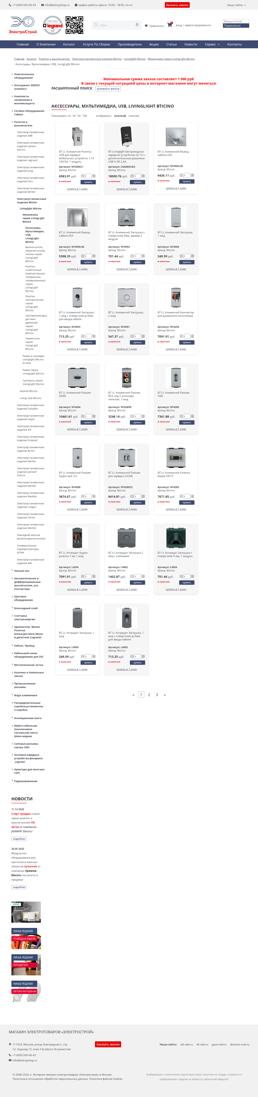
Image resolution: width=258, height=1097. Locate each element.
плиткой (120, 115)
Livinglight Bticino (31, 208)
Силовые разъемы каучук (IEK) (26, 745)
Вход (179, 25)
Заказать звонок (177, 5)
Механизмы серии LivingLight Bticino (33, 218)
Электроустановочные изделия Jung (30, 169)
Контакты (234, 44)
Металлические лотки (28, 665)
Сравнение (156, 26)
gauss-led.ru (219, 1044)
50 (79, 115)
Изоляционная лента (27, 718)
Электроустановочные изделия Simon (30, 515)
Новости (190, 44)
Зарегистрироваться (198, 25)
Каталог (69, 44)
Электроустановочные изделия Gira (30, 179)
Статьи (171, 44)
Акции (154, 44)
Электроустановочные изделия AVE (30, 561)
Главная (23, 44)
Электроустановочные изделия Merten (30, 526)
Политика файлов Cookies (106, 1078)
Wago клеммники (25, 695)
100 (84, 115)
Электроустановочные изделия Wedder (30, 494)
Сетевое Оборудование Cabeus (29, 112)
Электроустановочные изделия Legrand (30, 158)
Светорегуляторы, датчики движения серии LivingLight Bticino (34, 324)
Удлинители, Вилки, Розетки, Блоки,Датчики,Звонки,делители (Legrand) (28, 632)
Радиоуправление (25, 781)
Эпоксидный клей (26, 608)
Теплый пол (21, 570)
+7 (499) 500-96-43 (24, 5)
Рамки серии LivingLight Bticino (33, 371)
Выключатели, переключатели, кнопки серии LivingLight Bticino (34, 254)
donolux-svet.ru (239, 1044)
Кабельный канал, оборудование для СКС (29, 654)
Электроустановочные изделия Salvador (30, 406)
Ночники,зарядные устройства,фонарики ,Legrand (28, 758)
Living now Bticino (30, 398)
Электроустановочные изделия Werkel (30, 484)
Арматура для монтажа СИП (29, 771)
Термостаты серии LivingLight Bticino (32, 344)
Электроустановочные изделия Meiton (30, 459)
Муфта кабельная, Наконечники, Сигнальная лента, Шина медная (26, 731)
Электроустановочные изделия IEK (30, 427)
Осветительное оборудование (24, 76)
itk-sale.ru (202, 1044)
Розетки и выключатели (23, 123)
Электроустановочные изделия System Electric (30, 146)
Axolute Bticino (28, 391)
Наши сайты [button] (235, 5)
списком (133, 115)
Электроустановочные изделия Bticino (30, 200)
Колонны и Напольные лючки (29, 674)
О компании (46, 44)
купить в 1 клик (77, 188)
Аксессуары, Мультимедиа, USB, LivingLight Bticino (34, 234)
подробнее (19, 838)
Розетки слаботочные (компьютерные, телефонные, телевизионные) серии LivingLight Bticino (34, 279)
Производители (130, 44)
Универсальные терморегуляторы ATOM (28, 549)
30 (74, 115)
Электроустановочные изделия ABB (30, 133)
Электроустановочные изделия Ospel (30, 417)
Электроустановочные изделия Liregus (30, 505)
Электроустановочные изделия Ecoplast (30, 438)
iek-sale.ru (186, 1044)
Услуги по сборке (96, 44)
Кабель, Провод (24, 645)
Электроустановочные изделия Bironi (30, 449)
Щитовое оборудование (23, 598)
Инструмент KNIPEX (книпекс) (27, 87)
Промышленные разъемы (24, 685)
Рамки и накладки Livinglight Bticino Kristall (33, 359)
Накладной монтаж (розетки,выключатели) (30, 536)
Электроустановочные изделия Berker (30, 190)
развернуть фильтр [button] (108, 88)
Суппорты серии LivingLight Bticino (33, 382)
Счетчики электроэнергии (24, 617)
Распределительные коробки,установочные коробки (28, 706)
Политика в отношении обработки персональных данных (50, 1078)
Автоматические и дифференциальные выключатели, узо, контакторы (27, 584)
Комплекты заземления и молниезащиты (24, 100)
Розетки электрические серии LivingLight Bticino (34, 303)
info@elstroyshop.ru (57, 5)
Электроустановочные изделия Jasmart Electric (30, 472)
